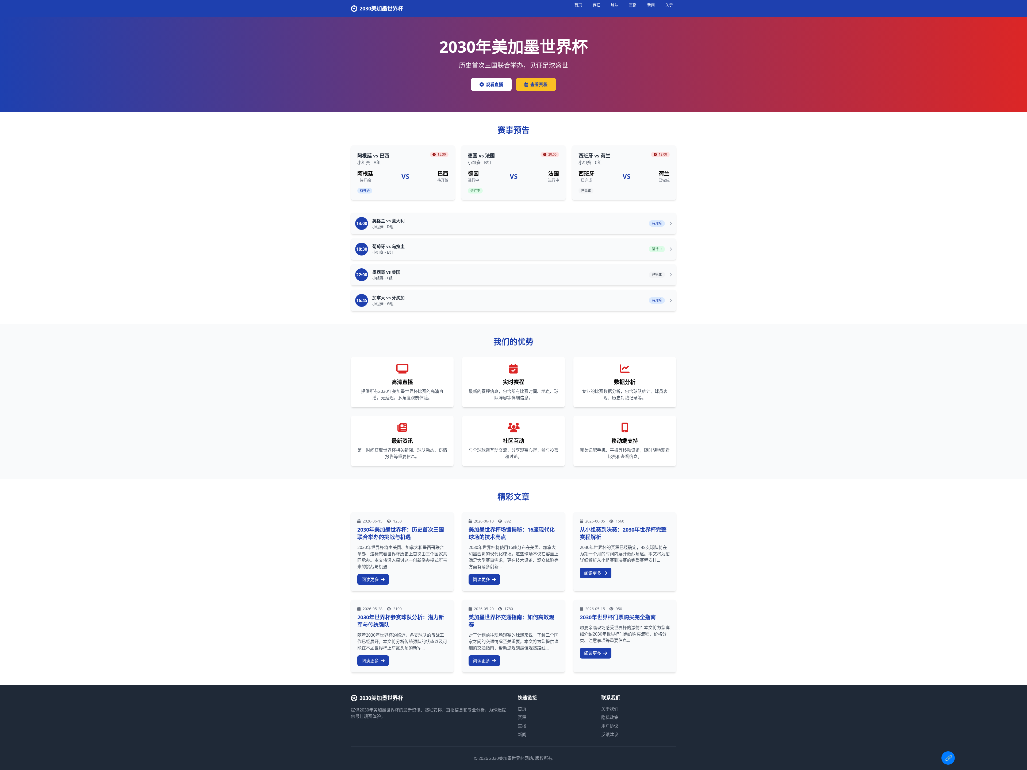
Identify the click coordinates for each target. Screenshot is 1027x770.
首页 (578, 4)
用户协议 (609, 726)
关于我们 (609, 709)
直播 (633, 4)
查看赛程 (538, 84)
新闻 (651, 4)
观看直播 (494, 84)
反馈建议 (609, 734)
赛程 (596, 4)
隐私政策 (609, 717)
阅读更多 (371, 579)
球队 (614, 4)
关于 (669, 4)
